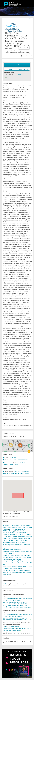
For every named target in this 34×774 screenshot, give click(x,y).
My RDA (7, 683)
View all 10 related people (10, 464)
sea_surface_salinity (9, 570)
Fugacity (11, 531)
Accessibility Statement (11, 699)
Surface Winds (15, 542)
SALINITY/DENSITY (13, 540)
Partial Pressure (8, 538)
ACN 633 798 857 (5, 702)
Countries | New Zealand (16, 529)
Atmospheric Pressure (18, 525)
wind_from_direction (25, 572)
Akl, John (13, 457)
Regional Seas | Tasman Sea (22, 538)
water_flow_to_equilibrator (10, 572)
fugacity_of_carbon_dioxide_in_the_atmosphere (16, 555)
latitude (29, 557)
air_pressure (23, 542)
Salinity (5, 540)
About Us (7, 681)
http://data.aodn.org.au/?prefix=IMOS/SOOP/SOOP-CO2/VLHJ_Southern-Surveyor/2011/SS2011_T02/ (17, 628)
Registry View (9, 692)
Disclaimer (8, 687)
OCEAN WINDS (7, 536)
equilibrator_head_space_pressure (13, 548)
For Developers (9, 688)
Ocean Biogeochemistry (25, 536)
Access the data (17, 65)
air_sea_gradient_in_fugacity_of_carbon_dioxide (16, 544)
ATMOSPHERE (7, 525)
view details (18, 74)
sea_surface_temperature (23, 570)
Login (4, 584)
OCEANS (15, 536)
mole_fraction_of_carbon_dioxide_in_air (14, 561)
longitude (6, 559)
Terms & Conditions (10, 695)
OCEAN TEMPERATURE (23, 534)
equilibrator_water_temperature (12, 549)
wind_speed (6, 574)
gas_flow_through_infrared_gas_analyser (14, 557)
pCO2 (19, 568)
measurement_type (15, 559)
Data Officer (22, 463)
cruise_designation (8, 546)
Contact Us (8, 685)
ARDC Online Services (11, 690)
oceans (15, 568)
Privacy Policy (9, 697)
